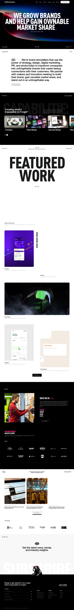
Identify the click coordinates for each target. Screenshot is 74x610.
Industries (50, 590)
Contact (57, 2)
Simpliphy (6, 362)
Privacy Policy (16, 608)
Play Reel (68, 46)
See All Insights (36, 512)
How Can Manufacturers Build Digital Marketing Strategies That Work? (35, 507)
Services (44, 2)
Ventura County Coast (9, 223)
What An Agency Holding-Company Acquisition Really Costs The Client (57, 507)
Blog (53, 2)
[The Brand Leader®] (9, 2)
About (40, 2)
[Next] (7, 135)
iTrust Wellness (43, 369)
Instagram (61, 592)
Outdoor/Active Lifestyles (52, 595)
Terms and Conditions (22, 608)
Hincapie (42, 275)
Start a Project (15, 84)
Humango (6, 268)
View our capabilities (68, 95)
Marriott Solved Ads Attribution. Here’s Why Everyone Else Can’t (14, 507)
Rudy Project (7, 317)
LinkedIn (61, 593)
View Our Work (4, 46)
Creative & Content (40, 592)
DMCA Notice (27, 608)
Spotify (61, 596)
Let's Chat (63, 585)
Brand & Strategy (40, 595)
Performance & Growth (40, 593)
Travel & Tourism (51, 593)
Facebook (61, 595)
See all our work (69, 148)
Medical (49, 596)
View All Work (36, 375)
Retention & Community (41, 596)
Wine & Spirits (50, 592)
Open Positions (11, 608)
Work (37, 2)
